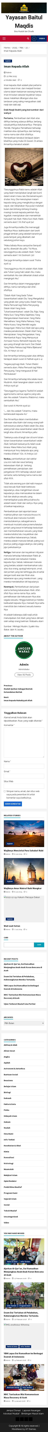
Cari (6, 937)
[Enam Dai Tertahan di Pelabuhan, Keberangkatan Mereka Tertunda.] (24, 1295)
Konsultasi (9, 1157)
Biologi (7, 1092)
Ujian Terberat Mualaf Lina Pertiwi (19, 1004)
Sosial (7, 1205)
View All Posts (24, 675)
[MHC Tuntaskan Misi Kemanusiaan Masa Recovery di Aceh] (24, 1377)
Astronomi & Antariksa (14, 1068)
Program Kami (10, 1193)
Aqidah (8, 61)
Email (7, 771)
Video (42, 38)
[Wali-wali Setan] (24, 909)
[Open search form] (28, 38)
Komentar (9, 725)
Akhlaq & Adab (10, 1045)
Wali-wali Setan (12, 925)
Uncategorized (11, 1216)
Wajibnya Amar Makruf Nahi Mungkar (23, 888)
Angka (7, 1056)
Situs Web (8, 781)
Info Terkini (9, 1139)
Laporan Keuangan (31, 1410)
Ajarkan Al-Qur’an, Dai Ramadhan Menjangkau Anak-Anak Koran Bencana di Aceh (23, 967)
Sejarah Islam (10, 1199)
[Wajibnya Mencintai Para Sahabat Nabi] (24, 833)
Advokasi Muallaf (11, 1413)
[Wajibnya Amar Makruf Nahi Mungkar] (24, 871)
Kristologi (8, 1163)
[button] (4, 38)
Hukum (7, 1122)
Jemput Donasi (13, 1410)
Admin (9, 73)
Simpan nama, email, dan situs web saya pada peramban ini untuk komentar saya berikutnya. (23, 794)
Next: (18, 699)
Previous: (18, 688)
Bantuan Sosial (11, 1074)
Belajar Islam (10, 1086)
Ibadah (7, 1127)
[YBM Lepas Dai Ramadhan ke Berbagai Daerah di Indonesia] (24, 1336)
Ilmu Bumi (8, 1133)
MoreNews (17, 1429)
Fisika (6, 1110)
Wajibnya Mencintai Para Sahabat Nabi (23, 850)
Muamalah (9, 1169)
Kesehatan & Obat (12, 1145)
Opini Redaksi (10, 1181)
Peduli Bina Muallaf (13, 1187)
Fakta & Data (10, 1104)
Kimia (6, 1151)
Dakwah (7, 1098)
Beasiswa (8, 1080)
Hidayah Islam (10, 1116)
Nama (7, 761)
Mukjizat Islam (10, 1175)
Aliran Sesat (9, 1050)
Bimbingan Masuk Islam (32, 1413)
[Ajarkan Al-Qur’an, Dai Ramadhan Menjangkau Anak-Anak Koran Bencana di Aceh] (24, 1251)
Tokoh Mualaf (10, 1210)
